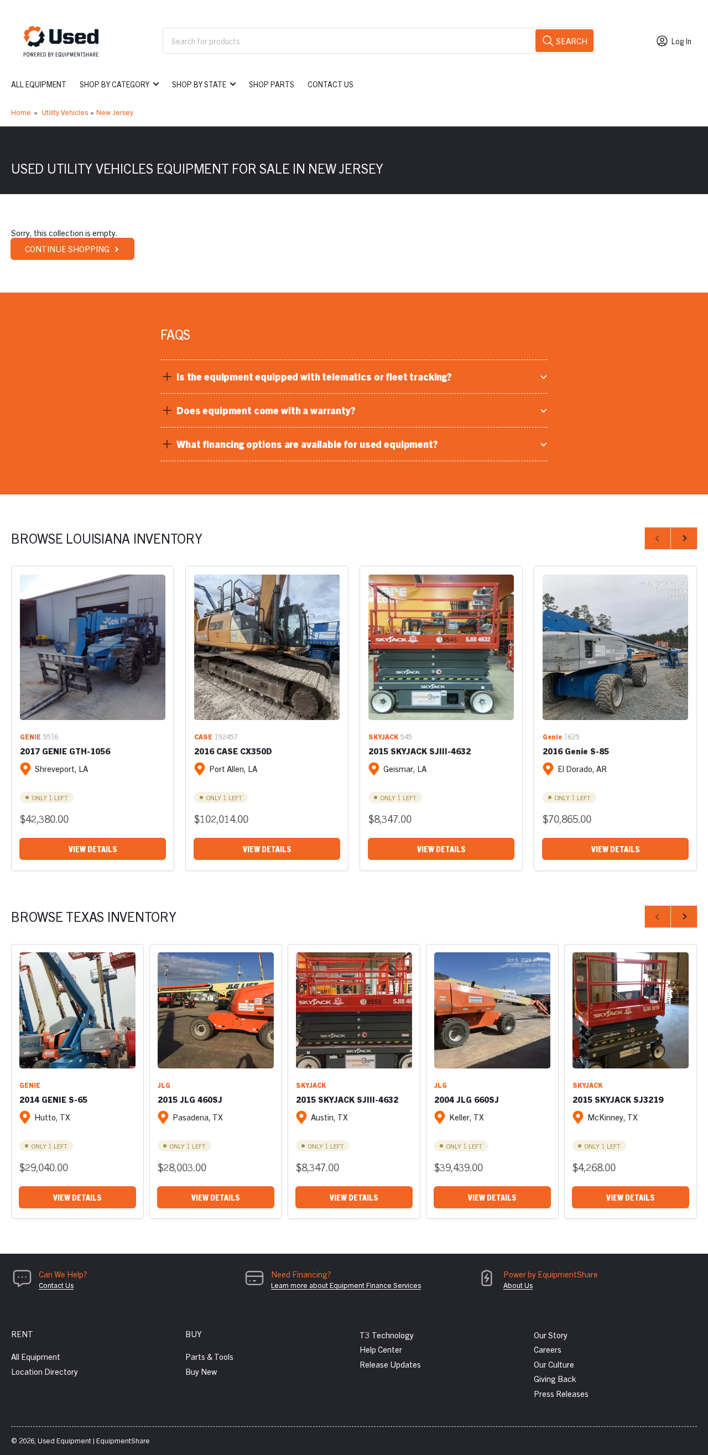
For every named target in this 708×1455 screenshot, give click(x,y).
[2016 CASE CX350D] (267, 647)
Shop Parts (271, 84)
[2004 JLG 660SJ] (492, 1010)
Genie (552, 736)
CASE (203, 736)
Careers (547, 1349)
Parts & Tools (209, 1356)
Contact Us (330, 84)
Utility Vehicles (64, 112)
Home (21, 112)
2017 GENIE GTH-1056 (65, 750)
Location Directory (44, 1371)
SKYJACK (383, 736)
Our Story (551, 1334)
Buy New (201, 1371)
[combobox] (379, 41)
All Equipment (38, 84)
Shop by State (199, 84)
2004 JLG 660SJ (466, 1099)
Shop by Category (114, 84)
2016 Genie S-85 (576, 750)
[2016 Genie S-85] (615, 647)
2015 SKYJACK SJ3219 (617, 1099)
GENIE (30, 736)
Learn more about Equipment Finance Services (346, 1285)
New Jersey (114, 112)
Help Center (381, 1349)
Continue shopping (67, 248)
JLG (164, 1085)
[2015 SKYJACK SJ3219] (630, 1010)
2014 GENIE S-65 (53, 1099)
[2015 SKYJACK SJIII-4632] (441, 647)
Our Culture (554, 1364)
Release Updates (390, 1364)
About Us (518, 1285)
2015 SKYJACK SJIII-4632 (419, 750)
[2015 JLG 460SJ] (216, 1010)
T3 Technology (387, 1334)
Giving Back (555, 1378)
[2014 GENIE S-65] (77, 1010)
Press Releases (561, 1393)
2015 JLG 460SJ (190, 1099)
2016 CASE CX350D (233, 750)
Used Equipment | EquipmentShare (94, 1440)
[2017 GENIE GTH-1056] (92, 647)
